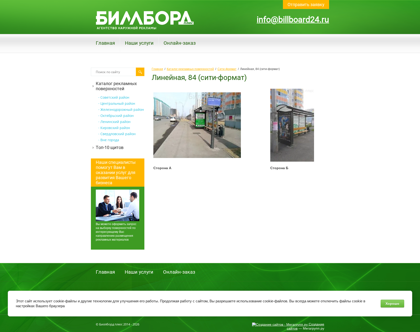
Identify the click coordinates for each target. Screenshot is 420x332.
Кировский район (115, 127)
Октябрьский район (117, 115)
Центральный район (117, 103)
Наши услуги (139, 43)
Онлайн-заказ (180, 43)
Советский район (114, 97)
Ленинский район (115, 121)
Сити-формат (227, 69)
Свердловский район (118, 133)
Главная (105, 43)
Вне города (109, 140)
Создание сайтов (305, 326)
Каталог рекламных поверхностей (116, 86)
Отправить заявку (306, 4)
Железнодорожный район (122, 109)
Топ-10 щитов (109, 147)
